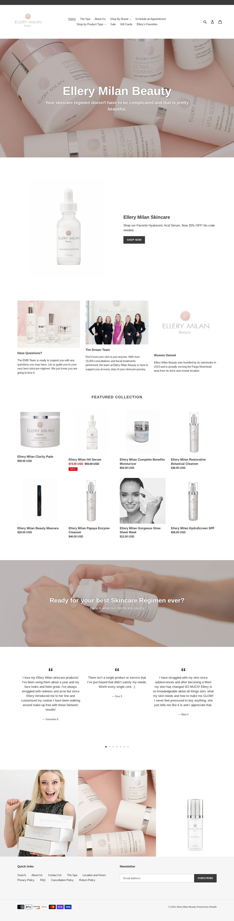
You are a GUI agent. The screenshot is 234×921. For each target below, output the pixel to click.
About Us (37, 875)
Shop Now (134, 240)
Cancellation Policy (62, 880)
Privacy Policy (26, 880)
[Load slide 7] (128, 747)
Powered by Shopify (207, 907)
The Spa (72, 875)
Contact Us (55, 875)
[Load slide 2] (110, 747)
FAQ (43, 880)
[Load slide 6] (124, 747)
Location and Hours (94, 875)
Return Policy (87, 880)
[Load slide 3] (113, 747)
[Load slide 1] (106, 747)
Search (21, 875)
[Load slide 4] (117, 747)
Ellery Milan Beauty (186, 907)
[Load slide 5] (120, 747)
